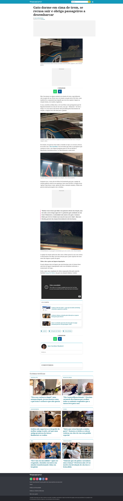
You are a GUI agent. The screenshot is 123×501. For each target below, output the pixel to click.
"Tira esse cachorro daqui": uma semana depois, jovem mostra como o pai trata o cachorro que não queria (45, 399)
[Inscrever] (46, 479)
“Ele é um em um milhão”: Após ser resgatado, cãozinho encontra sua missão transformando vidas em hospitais (44, 464)
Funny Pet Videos (50, 273)
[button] (92, 2)
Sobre (31, 484)
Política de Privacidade (35, 487)
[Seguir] (37, 479)
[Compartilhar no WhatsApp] (55, 91)
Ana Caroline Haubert (39, 18)
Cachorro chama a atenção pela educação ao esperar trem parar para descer (65, 316)
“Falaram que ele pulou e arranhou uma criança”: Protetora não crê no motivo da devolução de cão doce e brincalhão (77, 464)
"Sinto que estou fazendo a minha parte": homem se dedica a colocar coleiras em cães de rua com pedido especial (77, 432)
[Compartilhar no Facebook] (60, 91)
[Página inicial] (45, 2)
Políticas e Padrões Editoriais (37, 490)
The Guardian (54, 146)
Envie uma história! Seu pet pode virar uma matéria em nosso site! (46, 482)
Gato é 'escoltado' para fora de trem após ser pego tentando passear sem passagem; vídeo (64, 323)
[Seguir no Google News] (34, 479)
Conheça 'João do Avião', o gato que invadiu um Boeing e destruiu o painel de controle (65, 308)
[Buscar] (89, 2)
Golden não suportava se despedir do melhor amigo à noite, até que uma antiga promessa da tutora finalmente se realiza (45, 432)
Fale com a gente (34, 494)
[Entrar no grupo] (31, 479)
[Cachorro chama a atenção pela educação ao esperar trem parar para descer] (46, 316)
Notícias (43, 19)
